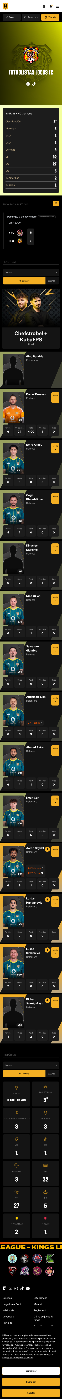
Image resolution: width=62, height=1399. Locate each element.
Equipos (7, 1297)
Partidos (7, 1322)
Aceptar (31, 1393)
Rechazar (31, 1382)
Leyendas (8, 1316)
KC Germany (24, 281)
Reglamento (40, 1310)
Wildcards (8, 1310)
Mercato (38, 1304)
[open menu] (57, 6)
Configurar (31, 1371)
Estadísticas (40, 1297)
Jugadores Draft (12, 1304)
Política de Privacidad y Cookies (17, 1357)
